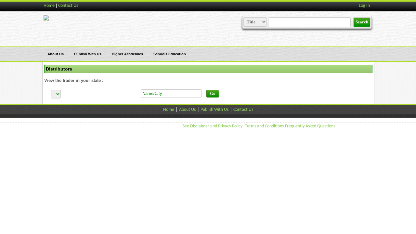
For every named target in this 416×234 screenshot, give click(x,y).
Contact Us (68, 5)
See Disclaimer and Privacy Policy (212, 126)
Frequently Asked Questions (310, 126)
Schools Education (169, 54)
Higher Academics (127, 54)
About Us (55, 54)
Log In (364, 5)
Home (49, 5)
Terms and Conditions (264, 126)
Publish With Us (87, 54)
